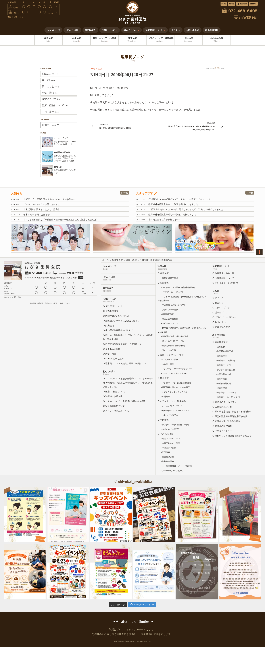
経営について (51, 98)
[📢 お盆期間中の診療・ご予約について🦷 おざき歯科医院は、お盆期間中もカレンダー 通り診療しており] (240, 571)
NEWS (231, 4)
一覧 (125, 192)
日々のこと (50, 86)
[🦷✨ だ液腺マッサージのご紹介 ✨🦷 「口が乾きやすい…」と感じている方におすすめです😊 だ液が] (25, 515)
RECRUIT (243, 4)
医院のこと (50, 73)
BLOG (223, 4)
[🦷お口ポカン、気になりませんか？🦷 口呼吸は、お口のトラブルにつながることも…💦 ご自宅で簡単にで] (111, 571)
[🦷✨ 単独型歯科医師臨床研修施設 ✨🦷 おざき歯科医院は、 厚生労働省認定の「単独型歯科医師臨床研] (25, 571)
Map (81, 278)
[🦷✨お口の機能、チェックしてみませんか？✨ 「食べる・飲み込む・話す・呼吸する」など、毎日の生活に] (240, 515)
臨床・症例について (55, 105)
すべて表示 (50, 111)
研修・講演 (50, 92)
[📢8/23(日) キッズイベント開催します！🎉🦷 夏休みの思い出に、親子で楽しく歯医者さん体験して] (154, 515)
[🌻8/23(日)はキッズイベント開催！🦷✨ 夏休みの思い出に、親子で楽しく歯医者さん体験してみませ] (111, 515)
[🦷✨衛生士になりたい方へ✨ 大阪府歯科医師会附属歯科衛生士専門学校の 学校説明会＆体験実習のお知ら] (68, 515)
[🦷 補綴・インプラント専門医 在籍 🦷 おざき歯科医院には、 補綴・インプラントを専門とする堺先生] (154, 571)
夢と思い (49, 80)
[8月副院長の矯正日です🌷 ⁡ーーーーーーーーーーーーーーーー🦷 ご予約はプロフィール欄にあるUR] (197, 571)
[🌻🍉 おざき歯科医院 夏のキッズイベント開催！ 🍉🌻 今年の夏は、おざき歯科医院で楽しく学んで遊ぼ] (68, 571)
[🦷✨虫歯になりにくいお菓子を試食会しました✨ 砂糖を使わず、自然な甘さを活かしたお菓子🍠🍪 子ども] (197, 515)
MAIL (254, 4)
